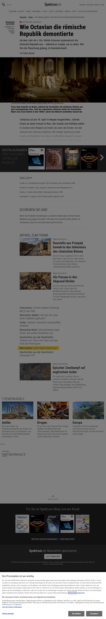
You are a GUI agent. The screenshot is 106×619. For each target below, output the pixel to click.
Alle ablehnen (76, 614)
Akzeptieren (94, 614)
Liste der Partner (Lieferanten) (12, 607)
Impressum (81, 593)
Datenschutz (72, 593)
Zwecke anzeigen (8, 613)
